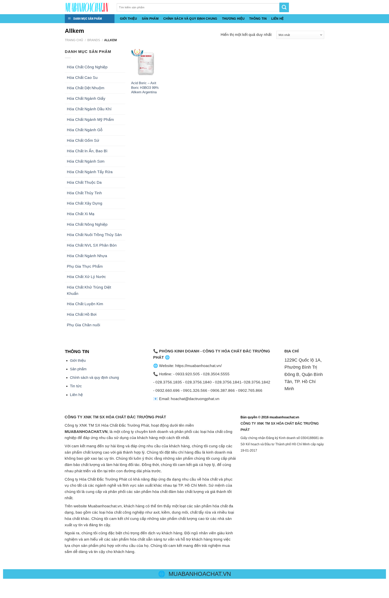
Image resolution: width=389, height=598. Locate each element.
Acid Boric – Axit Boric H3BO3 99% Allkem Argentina (145, 87)
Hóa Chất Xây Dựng (84, 203)
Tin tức (76, 386)
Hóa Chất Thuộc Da (84, 182)
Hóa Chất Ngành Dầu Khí (89, 109)
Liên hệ (76, 395)
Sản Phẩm (150, 18)
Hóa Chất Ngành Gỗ (85, 130)
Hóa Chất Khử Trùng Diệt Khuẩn (89, 290)
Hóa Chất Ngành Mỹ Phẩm (90, 119)
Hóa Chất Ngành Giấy (86, 98)
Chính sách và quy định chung (190, 18)
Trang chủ (74, 40)
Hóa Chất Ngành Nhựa (87, 256)
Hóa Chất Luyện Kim (85, 304)
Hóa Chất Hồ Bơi (81, 314)
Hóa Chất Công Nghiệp (87, 67)
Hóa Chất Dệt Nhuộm (85, 88)
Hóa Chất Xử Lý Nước (86, 277)
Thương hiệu (233, 18)
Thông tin (258, 18)
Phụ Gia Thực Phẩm (85, 266)
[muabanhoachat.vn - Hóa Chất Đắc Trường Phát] (88, 7)
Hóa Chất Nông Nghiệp (87, 224)
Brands (93, 40)
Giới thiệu (128, 18)
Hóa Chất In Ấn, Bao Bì (87, 151)
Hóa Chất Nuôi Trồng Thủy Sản (94, 235)
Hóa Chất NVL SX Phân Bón (92, 245)
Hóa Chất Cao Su (82, 77)
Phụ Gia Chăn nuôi (83, 325)
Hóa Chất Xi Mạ (80, 214)
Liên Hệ (277, 18)
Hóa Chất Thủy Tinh (84, 193)
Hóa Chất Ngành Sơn (86, 161)
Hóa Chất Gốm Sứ (83, 140)
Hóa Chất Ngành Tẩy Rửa (90, 172)
